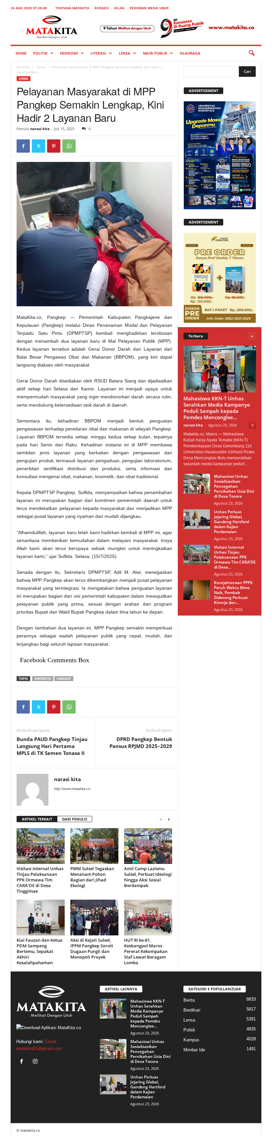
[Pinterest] (53, 146)
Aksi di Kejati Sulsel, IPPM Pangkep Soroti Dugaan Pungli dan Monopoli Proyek (91, 948)
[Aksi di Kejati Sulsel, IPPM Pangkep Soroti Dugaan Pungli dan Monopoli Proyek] (94, 917)
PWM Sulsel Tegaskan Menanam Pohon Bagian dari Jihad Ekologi (92, 877)
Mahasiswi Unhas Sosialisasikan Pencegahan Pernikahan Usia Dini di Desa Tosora (234, 486)
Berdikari (191, 1010)
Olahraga (190, 53)
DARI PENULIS (74, 819)
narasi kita (40, 128)
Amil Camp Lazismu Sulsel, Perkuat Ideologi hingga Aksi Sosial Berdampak (148, 877)
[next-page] (169, 819)
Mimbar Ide (194, 1049)
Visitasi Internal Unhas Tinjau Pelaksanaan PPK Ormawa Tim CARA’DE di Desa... (235, 557)
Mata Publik (155, 53)
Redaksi (102, 8)
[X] (38, 146)
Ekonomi (69, 53)
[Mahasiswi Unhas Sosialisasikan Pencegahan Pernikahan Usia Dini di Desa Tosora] (196, 484)
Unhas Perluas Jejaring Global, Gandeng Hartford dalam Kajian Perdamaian (231, 521)
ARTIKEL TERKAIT (37, 819)
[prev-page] (161, 819)
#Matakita (42, 678)
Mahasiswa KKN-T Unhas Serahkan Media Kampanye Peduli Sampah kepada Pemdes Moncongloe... (216, 408)
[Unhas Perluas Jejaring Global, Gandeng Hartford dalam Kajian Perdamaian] (196, 519)
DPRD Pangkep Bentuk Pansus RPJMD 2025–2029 (140, 742)
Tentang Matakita (72, 8)
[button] (251, 53)
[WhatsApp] (69, 146)
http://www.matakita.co (72, 789)
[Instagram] (36, 1062)
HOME (21, 53)
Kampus (191, 1039)
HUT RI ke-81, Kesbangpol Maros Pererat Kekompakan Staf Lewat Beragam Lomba (146, 951)
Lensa (124, 53)
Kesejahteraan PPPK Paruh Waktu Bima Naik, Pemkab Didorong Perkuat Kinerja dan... (233, 592)
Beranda (23, 67)
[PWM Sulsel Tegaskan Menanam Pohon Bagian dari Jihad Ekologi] (94, 846)
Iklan (119, 8)
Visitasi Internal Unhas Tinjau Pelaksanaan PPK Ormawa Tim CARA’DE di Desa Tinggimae (40, 880)
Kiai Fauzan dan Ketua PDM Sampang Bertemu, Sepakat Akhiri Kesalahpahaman (39, 951)
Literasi (98, 53)
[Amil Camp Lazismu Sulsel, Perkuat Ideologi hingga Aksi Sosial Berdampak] (148, 846)
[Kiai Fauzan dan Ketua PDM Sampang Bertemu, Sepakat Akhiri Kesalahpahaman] (41, 917)
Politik (40, 53)
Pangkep (64, 678)
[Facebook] (23, 146)
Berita (189, 1000)
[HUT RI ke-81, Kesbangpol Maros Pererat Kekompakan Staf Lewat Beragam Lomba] (148, 917)
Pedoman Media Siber (149, 8)
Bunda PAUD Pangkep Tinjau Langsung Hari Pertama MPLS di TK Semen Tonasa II (52, 746)
